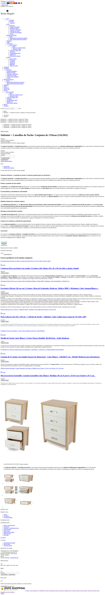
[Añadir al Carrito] (1, 312)
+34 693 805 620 (10, 1)
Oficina (10, 36)
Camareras (12, 61)
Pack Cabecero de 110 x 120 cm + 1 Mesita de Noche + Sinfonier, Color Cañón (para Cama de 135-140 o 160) (43, 317)
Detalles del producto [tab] (9, 167)
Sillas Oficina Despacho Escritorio (18, 39)
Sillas (8, 24)
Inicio (6, 18)
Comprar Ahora (4, 159)
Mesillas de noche (14, 28)
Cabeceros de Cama (15, 31)
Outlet (8, 42)
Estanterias (12, 52)
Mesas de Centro (17, 49)
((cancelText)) (4, 574)
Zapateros (12, 22)
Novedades (6, 516)
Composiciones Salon (15, 53)
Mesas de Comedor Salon (19, 47)
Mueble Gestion (4, 131)
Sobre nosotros (7, 529)
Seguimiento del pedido (9, 542)
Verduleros (12, 60)
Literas (11, 34)
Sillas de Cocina (14, 65)
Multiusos (12, 64)
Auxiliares (10, 20)
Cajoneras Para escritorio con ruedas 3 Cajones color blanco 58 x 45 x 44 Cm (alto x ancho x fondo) (40, 268)
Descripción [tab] (7, 166)
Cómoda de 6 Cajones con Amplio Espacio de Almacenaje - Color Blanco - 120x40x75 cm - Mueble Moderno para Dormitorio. (50, 357)
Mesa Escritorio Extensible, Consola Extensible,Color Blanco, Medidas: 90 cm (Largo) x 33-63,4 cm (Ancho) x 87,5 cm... (48, 376)
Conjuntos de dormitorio (16, 32)
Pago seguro (7, 530)
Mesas (12, 46)
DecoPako (3, 335)
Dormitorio (11, 25)
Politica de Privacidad (9, 532)
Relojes (8, 57)
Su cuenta (3, 537)
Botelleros (9, 40)
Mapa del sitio (7, 533)
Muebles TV (13, 54)
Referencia (3, 248)
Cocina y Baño (12, 58)
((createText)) (12, 574)
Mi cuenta (6, 535)
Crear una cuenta (8, 545)
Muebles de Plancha (12, 35)
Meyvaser (3, 265)
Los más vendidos (8, 517)
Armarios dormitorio (15, 27)
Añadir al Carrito (4, 273)
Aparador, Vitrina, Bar (15, 50)
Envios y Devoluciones (9, 525)
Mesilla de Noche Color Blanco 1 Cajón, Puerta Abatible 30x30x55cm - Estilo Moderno (35, 338)
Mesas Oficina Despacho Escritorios (18, 38)
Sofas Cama (10, 43)
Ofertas (5, 514)
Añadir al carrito (5, 158)
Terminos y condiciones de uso (11, 528)
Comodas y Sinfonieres (15, 29)
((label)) (2, 573)
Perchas (12, 21)
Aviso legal (6, 526)
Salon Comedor (12, 45)
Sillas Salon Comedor (15, 56)
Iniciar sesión (7, 544)
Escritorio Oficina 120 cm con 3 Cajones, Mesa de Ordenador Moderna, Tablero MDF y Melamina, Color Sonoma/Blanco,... (50, 288)
